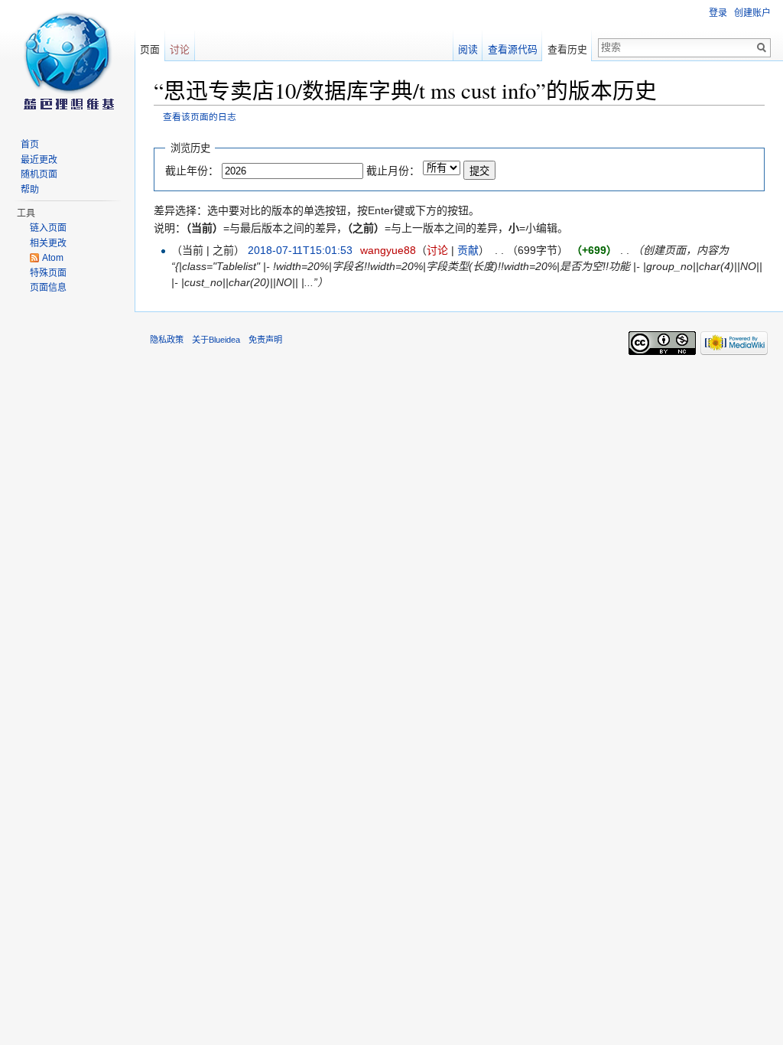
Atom (52, 257)
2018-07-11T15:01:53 (300, 250)
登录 (718, 13)
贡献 (468, 250)
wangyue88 (388, 250)
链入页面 (48, 228)
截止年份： (192, 170)
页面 (150, 49)
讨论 (437, 250)
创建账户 (752, 13)
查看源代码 (513, 49)
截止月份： (393, 170)
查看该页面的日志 (199, 117)
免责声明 (265, 339)
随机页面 (39, 174)
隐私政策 (167, 339)
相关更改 (48, 243)
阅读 (468, 49)
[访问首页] (67, 61)
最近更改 (39, 160)
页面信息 (48, 287)
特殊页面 (48, 273)
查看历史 (567, 49)
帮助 (30, 189)
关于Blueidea (216, 339)
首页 (30, 144)
